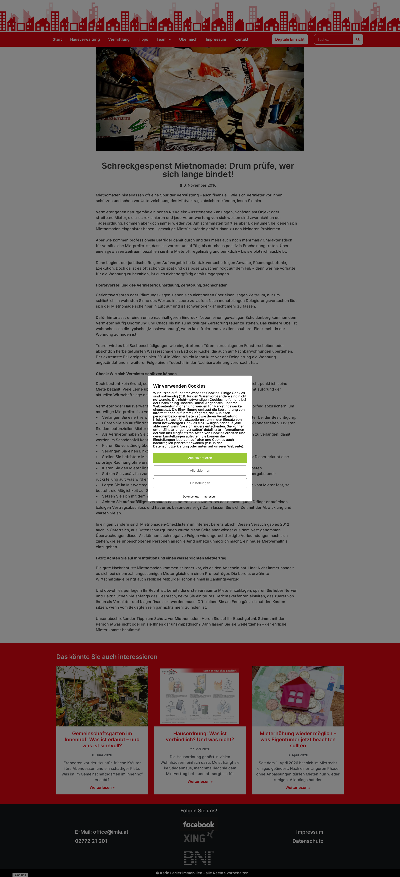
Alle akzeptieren (200, 458)
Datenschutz (191, 496)
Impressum (210, 496)
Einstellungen (200, 483)
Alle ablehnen (200, 470)
